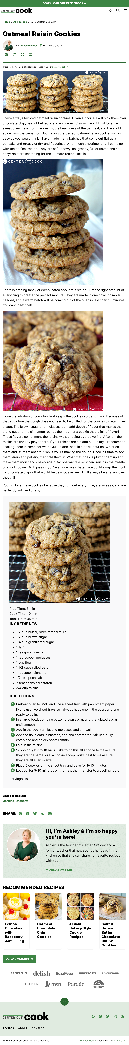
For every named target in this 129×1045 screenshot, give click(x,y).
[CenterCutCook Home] (16, 10)
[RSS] (122, 1016)
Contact (38, 1028)
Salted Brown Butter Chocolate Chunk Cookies (111, 934)
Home (6, 22)
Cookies (8, 801)
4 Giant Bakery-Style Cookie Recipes (80, 930)
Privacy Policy (88, 1040)
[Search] (118, 10)
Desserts (22, 801)
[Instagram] (115, 1016)
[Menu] (125, 10)
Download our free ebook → (65, 3)
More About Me (59, 869)
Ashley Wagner (28, 45)
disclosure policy (60, 67)
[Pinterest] (100, 1016)
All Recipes (20, 22)
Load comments (19, 958)
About (23, 1028)
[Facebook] (93, 1016)
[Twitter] (108, 1016)
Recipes (8, 1028)
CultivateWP (119, 1040)
